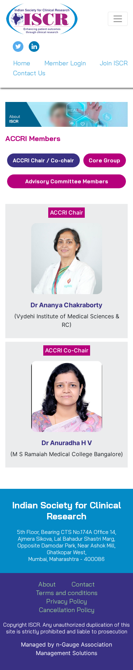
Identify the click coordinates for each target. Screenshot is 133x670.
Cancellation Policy (66, 610)
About (47, 584)
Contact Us (29, 73)
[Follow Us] (18, 46)
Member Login (65, 63)
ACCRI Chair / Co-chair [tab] (43, 160)
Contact (83, 584)
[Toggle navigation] (118, 19)
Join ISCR (114, 63)
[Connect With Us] (34, 46)
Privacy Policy (66, 601)
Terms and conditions (67, 593)
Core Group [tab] (104, 160)
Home (21, 63)
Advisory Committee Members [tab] (66, 181)
